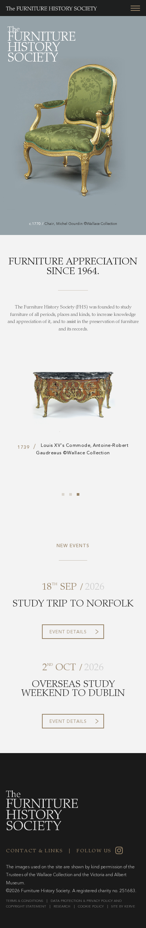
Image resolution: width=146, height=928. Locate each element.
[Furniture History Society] (48, 10)
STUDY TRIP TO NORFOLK (73, 604)
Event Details (68, 632)
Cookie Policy (91, 906)
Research (62, 906)
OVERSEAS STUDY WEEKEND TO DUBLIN (73, 689)
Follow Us (94, 851)
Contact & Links (34, 851)
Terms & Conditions (24, 901)
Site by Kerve (123, 906)
